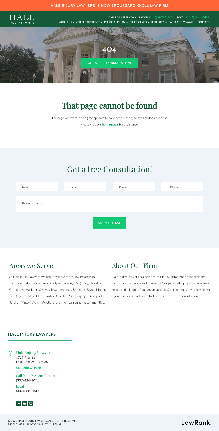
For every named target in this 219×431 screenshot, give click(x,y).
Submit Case (109, 223)
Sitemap (56, 424)
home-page (110, 124)
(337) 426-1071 (161, 17)
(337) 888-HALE (198, 17)
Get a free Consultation (109, 63)
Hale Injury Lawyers (34, 352)
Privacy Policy (37, 424)
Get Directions (29, 367)
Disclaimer (16, 424)
